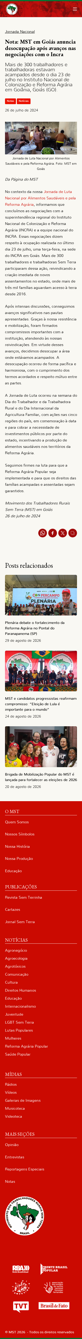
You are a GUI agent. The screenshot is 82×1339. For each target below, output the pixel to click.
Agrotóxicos (15, 966)
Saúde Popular (18, 1054)
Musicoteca (15, 1108)
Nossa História (17, 846)
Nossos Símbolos (19, 834)
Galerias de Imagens (23, 1100)
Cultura (11, 982)
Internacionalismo (20, 1006)
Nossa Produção (19, 859)
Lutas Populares (19, 1030)
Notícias (24, 101)
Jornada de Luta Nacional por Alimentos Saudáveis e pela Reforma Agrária (40, 198)
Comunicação (16, 974)
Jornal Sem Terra (20, 922)
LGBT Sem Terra (19, 1022)
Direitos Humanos (20, 990)
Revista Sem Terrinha (23, 897)
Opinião (11, 1145)
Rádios (11, 1084)
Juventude (14, 1014)
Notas (10, 101)
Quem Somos (17, 822)
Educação (13, 871)
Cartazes (12, 909)
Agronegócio (16, 950)
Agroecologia (16, 958)
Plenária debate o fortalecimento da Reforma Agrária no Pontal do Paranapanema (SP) (34, 628)
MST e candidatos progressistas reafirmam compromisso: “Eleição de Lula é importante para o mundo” (41, 704)
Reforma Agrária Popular (26, 1046)
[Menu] (75, 9)
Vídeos (11, 1092)
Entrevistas (14, 1157)
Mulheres (13, 1038)
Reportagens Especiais (24, 1169)
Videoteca (13, 1116)
